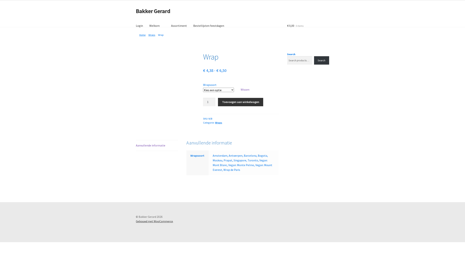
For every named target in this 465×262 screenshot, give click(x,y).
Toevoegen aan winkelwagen (240, 102)
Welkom (154, 25)
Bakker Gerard (153, 11)
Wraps (151, 35)
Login (139, 25)
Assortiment (179, 25)
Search (291, 54)
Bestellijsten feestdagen (208, 25)
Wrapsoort (210, 85)
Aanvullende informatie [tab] (150, 145)
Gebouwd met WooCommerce (154, 221)
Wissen (245, 89)
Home (142, 35)
